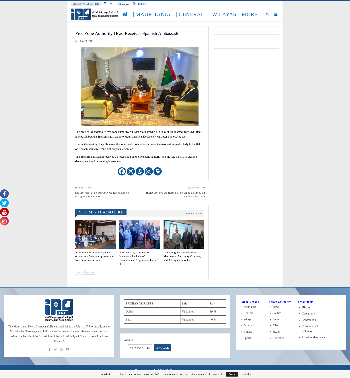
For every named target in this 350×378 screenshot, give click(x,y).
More (250, 14)
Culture (248, 331)
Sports (247, 338)
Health (276, 331)
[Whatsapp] (140, 171)
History (306, 307)
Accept (232, 374)
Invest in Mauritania (313, 337)
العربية (126, 3)
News (276, 306)
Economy (249, 325)
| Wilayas (223, 14)
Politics (277, 313)
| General (190, 14)
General (248, 313)
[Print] (157, 171)
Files (275, 325)
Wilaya (248, 319)
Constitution (309, 319)
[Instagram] (149, 171)
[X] (131, 171)
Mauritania (250, 306)
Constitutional (310, 326)
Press (276, 319)
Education (278, 338)
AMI (110, 3)
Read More (246, 374)
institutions (308, 331)
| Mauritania (152, 14)
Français (141, 3)
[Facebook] (122, 171)
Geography (308, 313)
